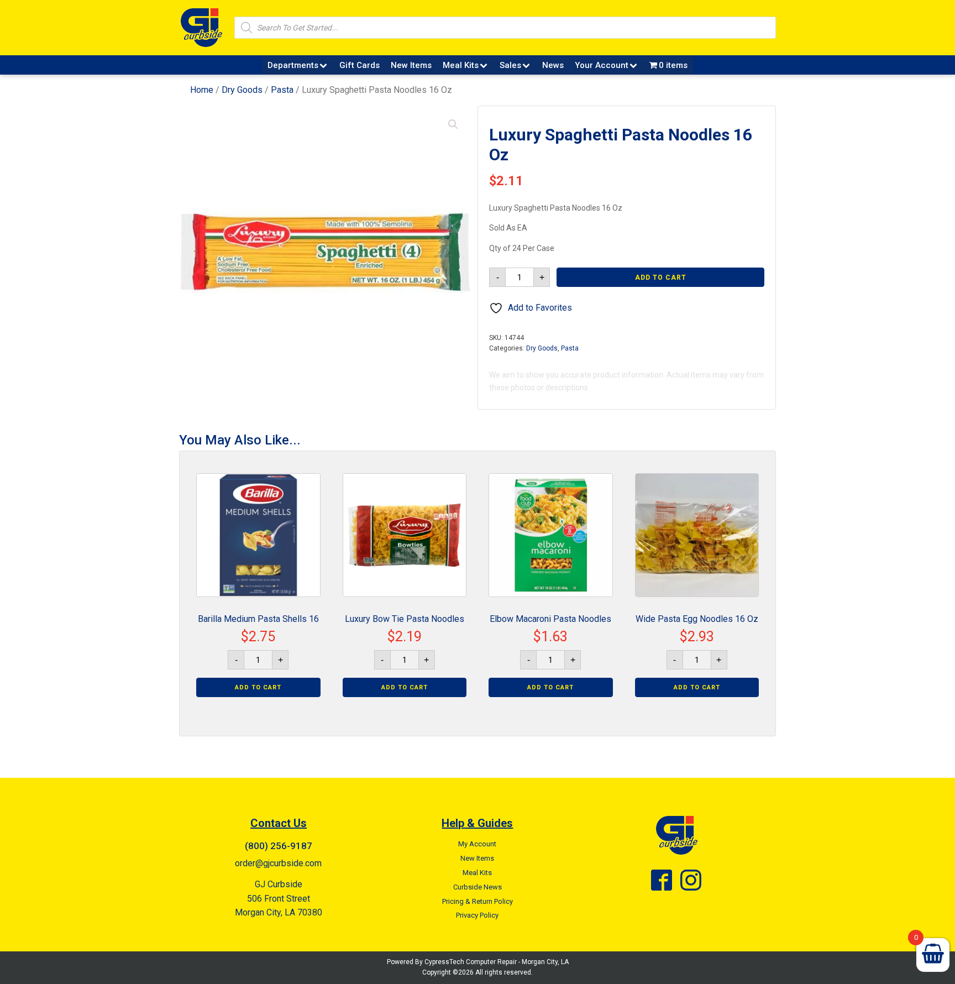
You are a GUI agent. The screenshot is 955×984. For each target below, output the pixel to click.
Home (201, 90)
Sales (510, 65)
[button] (453, 124)
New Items (411, 65)
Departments (292, 65)
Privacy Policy (477, 915)
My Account (477, 844)
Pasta (282, 90)
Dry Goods (242, 90)
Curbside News (477, 887)
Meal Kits (461, 65)
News (553, 65)
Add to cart (660, 277)
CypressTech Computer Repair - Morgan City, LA (496, 962)
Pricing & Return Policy (477, 901)
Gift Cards (359, 65)
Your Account (601, 65)
